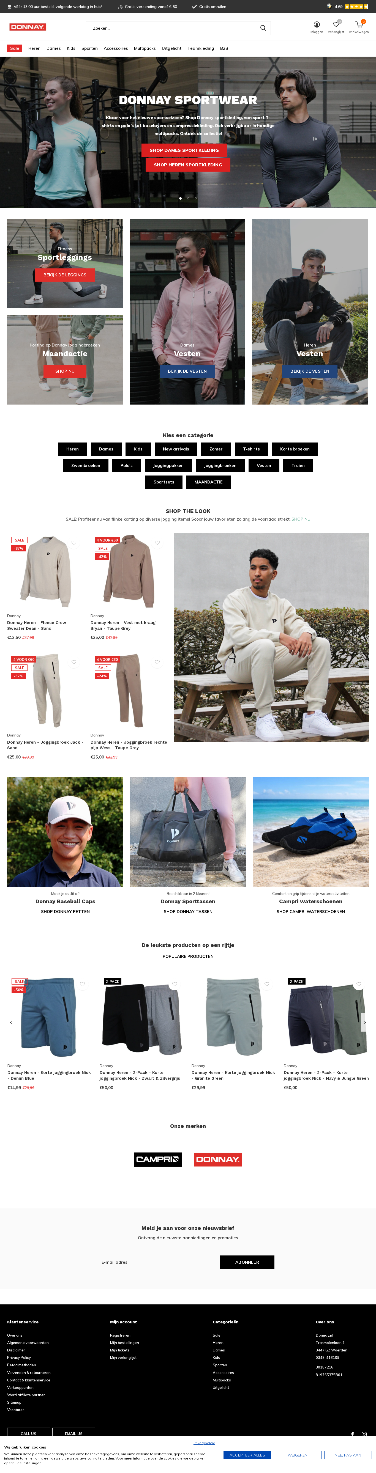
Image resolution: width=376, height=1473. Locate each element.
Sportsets (164, 482)
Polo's (127, 465)
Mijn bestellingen (124, 1342)
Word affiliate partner (26, 1395)
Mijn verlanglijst (123, 1357)
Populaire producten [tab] (188, 956)
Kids (71, 48)
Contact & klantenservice (28, 1380)
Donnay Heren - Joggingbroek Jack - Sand (45, 745)
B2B (224, 48)
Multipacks (145, 48)
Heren (34, 48)
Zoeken (263, 28)
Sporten (89, 48)
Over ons (15, 1335)
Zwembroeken (85, 465)
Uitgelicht (171, 48)
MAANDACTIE (209, 482)
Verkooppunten (20, 1387)
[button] (180, 198)
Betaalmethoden (21, 1365)
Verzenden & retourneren (29, 1372)
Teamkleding (200, 48)
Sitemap (14, 1402)
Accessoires (116, 48)
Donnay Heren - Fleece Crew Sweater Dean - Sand (36, 625)
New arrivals (176, 449)
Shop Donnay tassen (188, 911)
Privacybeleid (204, 1443)
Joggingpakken (168, 465)
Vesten (264, 465)
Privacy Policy (19, 1357)
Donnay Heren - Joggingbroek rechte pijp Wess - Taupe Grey (129, 745)
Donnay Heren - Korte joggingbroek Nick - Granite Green (233, 1075)
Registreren (120, 1335)
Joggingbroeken (220, 465)
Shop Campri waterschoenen (311, 911)
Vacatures (15, 1410)
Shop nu (65, 371)
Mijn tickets (119, 1350)
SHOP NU (300, 519)
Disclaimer (16, 1350)
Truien (298, 465)
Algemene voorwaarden (28, 1342)
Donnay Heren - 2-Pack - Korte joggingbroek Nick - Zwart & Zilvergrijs (140, 1075)
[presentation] (11, 1022)
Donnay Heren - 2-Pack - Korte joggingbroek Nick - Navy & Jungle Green (326, 1075)
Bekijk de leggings (64, 274)
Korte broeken (295, 449)
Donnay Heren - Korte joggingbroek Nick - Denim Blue (49, 1075)
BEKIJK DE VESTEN (187, 371)
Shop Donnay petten (65, 911)
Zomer (216, 449)
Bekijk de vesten (309, 371)
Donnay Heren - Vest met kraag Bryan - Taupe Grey (123, 625)
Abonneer (247, 1262)
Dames (54, 48)
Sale (14, 48)
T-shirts (251, 449)
